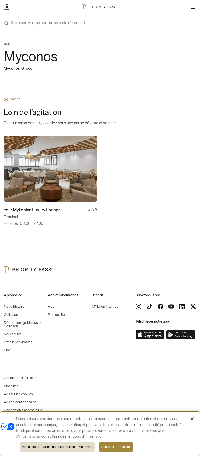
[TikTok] (149, 306)
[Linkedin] (182, 306)
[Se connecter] (7, 7)
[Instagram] (138, 306)
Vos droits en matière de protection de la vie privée (57, 446)
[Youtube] (171, 306)
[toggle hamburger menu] (193, 7)
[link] (150, 335)
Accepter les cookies (115, 446)
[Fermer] (192, 419)
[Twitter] (193, 306)
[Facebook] (160, 306)
